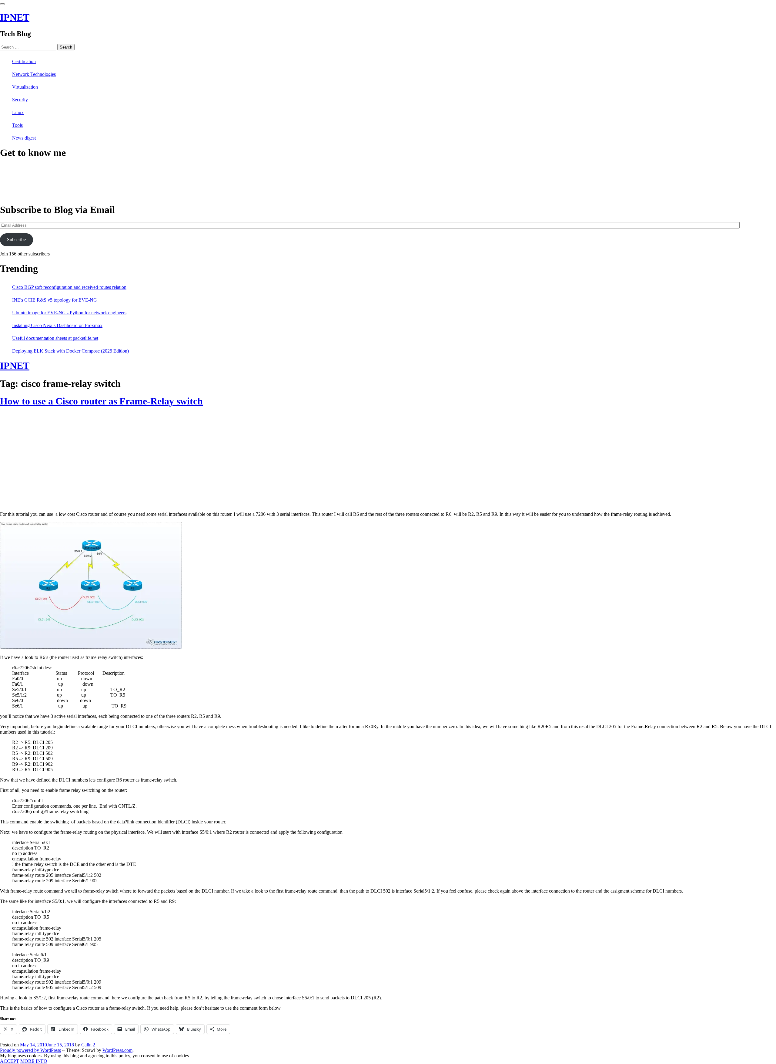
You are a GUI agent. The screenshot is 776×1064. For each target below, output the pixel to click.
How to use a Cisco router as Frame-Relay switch (101, 401)
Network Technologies (34, 74)
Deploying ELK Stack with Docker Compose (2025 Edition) (70, 350)
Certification (24, 61)
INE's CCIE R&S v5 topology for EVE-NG (54, 299)
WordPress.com (117, 1050)
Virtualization (25, 87)
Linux (18, 112)
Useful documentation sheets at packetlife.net (55, 338)
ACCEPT (9, 1061)
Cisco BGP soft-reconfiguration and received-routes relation (69, 287)
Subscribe (16, 239)
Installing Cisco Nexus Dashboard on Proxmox (57, 325)
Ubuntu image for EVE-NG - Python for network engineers (69, 312)
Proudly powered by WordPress (30, 1050)
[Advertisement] (51, 461)
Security (20, 99)
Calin (86, 1044)
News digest (24, 137)
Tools (17, 125)
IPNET (14, 17)
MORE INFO (33, 1061)
